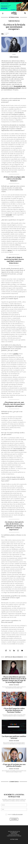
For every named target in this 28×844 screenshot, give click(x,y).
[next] (26, 1)
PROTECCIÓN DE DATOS (14, 831)
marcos (10, 250)
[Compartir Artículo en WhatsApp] (18, 650)
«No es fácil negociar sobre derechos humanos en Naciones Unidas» (14, 710)
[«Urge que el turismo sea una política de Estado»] (14, 755)
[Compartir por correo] (22, 650)
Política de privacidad (17, 814)
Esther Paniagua (14, 56)
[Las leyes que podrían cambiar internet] (14, 727)
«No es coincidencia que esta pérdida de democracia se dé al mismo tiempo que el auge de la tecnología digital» (14, 679)
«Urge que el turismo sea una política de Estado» (14, 765)
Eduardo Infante (13, 1)
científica (15, 354)
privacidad (9, 215)
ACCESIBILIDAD (14, 832)
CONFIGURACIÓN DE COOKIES (14, 835)
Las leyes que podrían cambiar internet (14, 737)
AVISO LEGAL (14, 833)
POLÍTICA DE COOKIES (14, 834)
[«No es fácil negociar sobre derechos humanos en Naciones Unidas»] (14, 699)
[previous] (8, 1)
